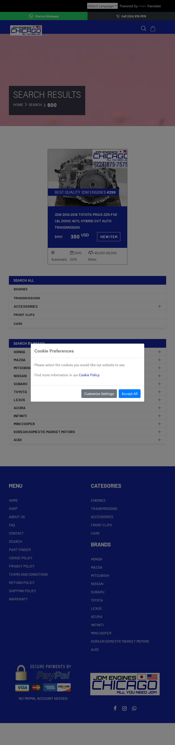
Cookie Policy (89, 374)
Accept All (130, 393)
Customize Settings (99, 393)
